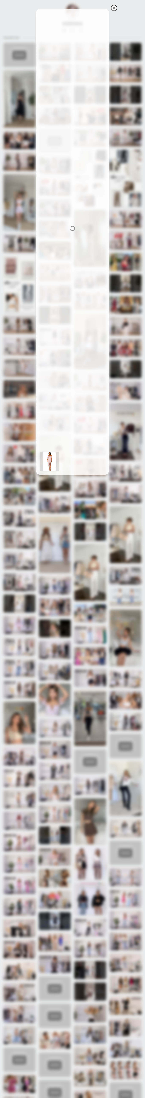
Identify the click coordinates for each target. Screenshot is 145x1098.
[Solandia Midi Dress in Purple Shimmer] (49, 461)
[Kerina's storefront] (114, 8)
